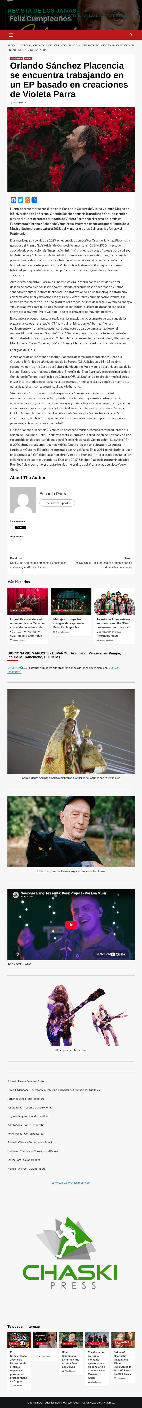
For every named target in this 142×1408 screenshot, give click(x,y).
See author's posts (57, 503)
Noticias (41, 1344)
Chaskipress (70, 1371)
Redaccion (17, 1386)
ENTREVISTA (69, 1344)
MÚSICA (15, 1344)
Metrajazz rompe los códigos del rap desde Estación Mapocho (68, 623)
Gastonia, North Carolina (122, 1343)
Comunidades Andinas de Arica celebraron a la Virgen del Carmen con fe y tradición (71, 777)
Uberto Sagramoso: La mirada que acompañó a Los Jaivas (71, 870)
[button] (10, 34)
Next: (103, 563)
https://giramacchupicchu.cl (71, 1050)
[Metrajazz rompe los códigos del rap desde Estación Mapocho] (71, 601)
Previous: (38, 563)
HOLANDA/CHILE (97, 1344)
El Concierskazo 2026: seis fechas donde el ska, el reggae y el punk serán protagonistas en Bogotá (18, 1367)
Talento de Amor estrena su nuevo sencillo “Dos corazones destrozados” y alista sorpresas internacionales (113, 627)
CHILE (14, 611)
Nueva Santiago (19, 640)
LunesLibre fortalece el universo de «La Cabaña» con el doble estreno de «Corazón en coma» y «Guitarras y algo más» (27, 627)
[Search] (131, 35)
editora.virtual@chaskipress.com (71, 1182)
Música (28, 58)
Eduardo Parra (19, 102)
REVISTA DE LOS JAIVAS (41, 10)
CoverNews (89, 1402)
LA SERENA (16, 58)
